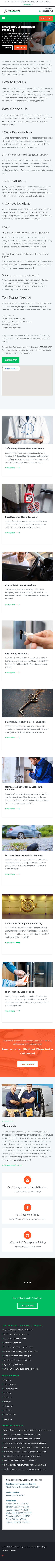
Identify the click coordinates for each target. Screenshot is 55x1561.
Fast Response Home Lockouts (15, 1334)
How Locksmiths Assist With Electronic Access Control (24, 1465)
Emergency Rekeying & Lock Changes (18, 1347)
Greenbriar (7, 1419)
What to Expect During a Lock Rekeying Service (21, 1456)
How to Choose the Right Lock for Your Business (22, 1434)
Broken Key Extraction (12, 1343)
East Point (7, 1410)
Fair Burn (7, 1393)
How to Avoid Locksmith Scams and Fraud (20, 1460)
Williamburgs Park (10, 1388)
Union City (7, 1397)
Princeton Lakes (9, 1414)
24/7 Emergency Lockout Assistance (17, 1330)
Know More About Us (10, 1165)
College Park (8, 1406)
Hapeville (7, 1401)
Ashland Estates (9, 1384)
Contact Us (27, 4)
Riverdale (7, 1380)
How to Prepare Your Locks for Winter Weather (21, 1439)
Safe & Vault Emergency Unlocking (17, 1360)
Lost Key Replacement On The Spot (17, 1356)
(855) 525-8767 (47, 11)
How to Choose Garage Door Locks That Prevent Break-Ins (26, 1447)
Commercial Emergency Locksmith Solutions (20, 1351)
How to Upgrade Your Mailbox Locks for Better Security (25, 1452)
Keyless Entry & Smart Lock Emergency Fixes (21, 1369)
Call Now (7, 48)
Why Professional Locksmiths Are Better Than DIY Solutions (27, 1430)
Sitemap (13, 1551)
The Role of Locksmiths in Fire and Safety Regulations (24, 1443)
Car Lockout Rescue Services (14, 1338)
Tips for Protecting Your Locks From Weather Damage (24, 1469)
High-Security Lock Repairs (14, 1364)
